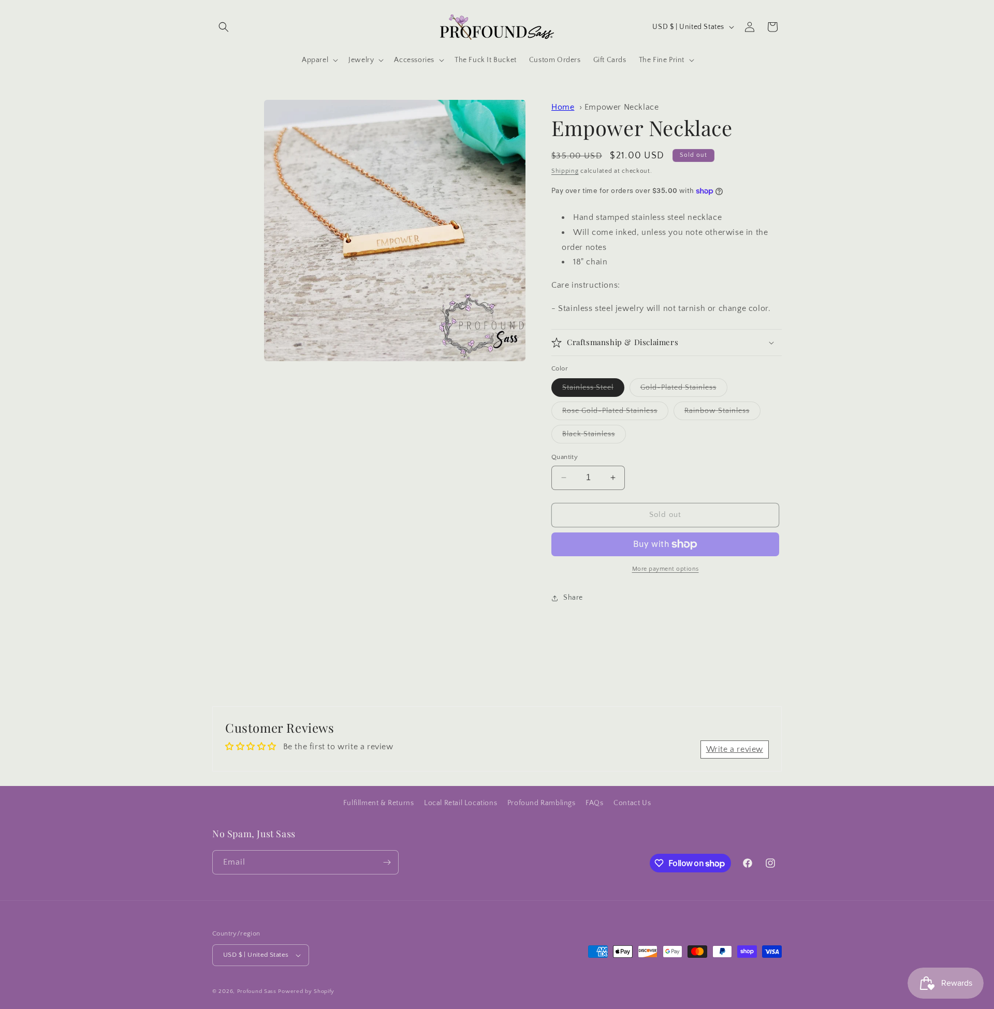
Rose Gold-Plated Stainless (615, 413)
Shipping (565, 171)
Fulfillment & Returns (378, 803)
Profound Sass (256, 991)
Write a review (734, 749)
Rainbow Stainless (722, 413)
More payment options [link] (665, 569)
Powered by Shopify (306, 991)
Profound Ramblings (541, 803)
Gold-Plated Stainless (683, 390)
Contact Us (632, 803)
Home (562, 107)
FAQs (594, 803)
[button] (223, 27)
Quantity (564, 457)
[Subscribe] (386, 862)
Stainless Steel (593, 390)
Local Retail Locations (460, 803)
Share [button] (573, 597)
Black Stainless (594, 436)
